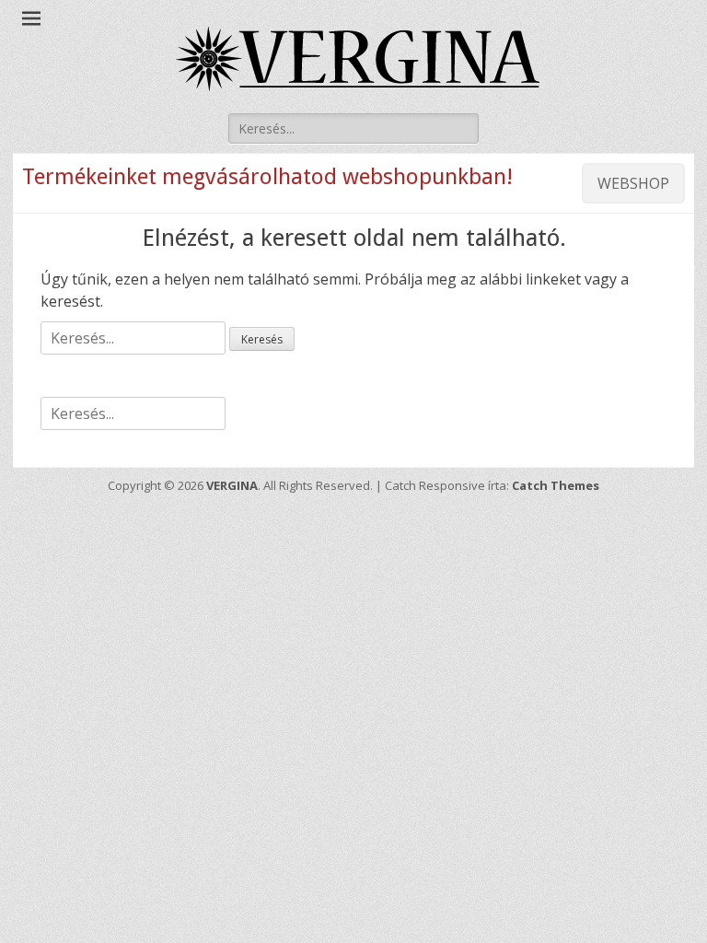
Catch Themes (555, 485)
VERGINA (232, 485)
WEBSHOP (633, 183)
